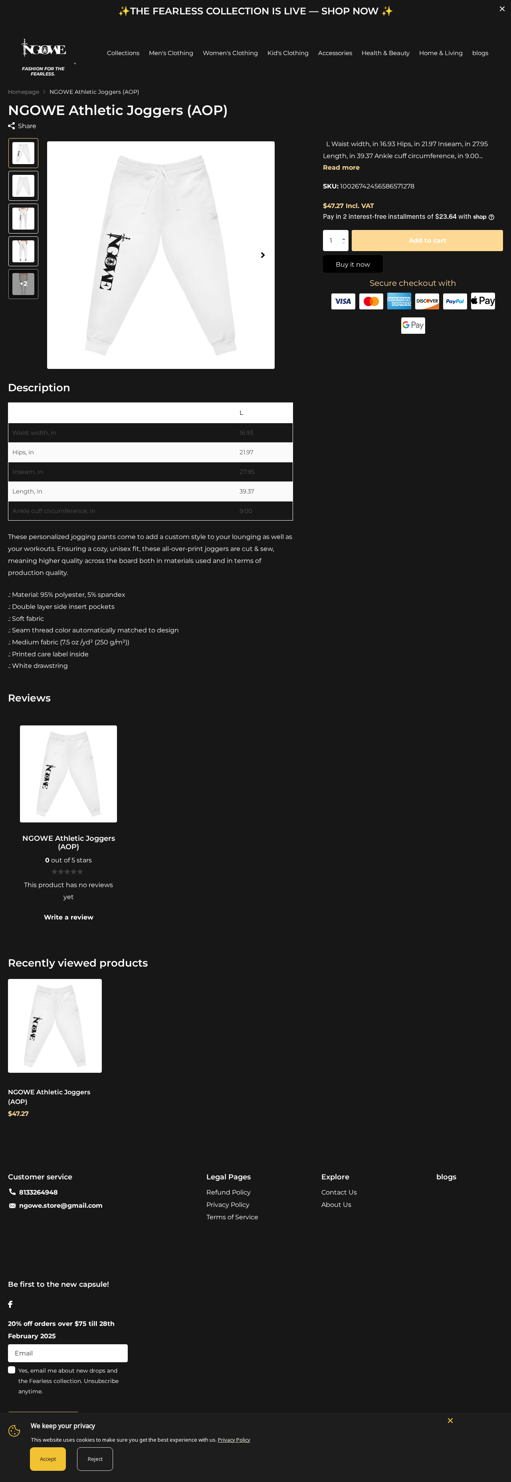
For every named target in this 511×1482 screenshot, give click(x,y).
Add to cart (427, 240)
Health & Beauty (386, 53)
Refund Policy (228, 1192)
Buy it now (353, 264)
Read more (341, 167)
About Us (336, 1205)
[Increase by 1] (346, 233)
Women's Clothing (230, 53)
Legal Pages (228, 1177)
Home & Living (441, 53)
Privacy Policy (228, 1205)
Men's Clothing (171, 53)
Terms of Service (232, 1217)
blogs (480, 53)
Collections (123, 53)
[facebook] (10, 1304)
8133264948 (38, 1192)
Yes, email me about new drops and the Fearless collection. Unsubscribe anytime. (68, 1381)
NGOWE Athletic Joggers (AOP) (49, 1097)
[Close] (475, 1420)
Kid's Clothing (288, 53)
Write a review (68, 917)
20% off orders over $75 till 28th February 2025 (61, 1330)
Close (502, 9)
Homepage (23, 91)
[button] (262, 255)
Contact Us (339, 1192)
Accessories (335, 53)
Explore (335, 1177)
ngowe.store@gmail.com (61, 1205)
